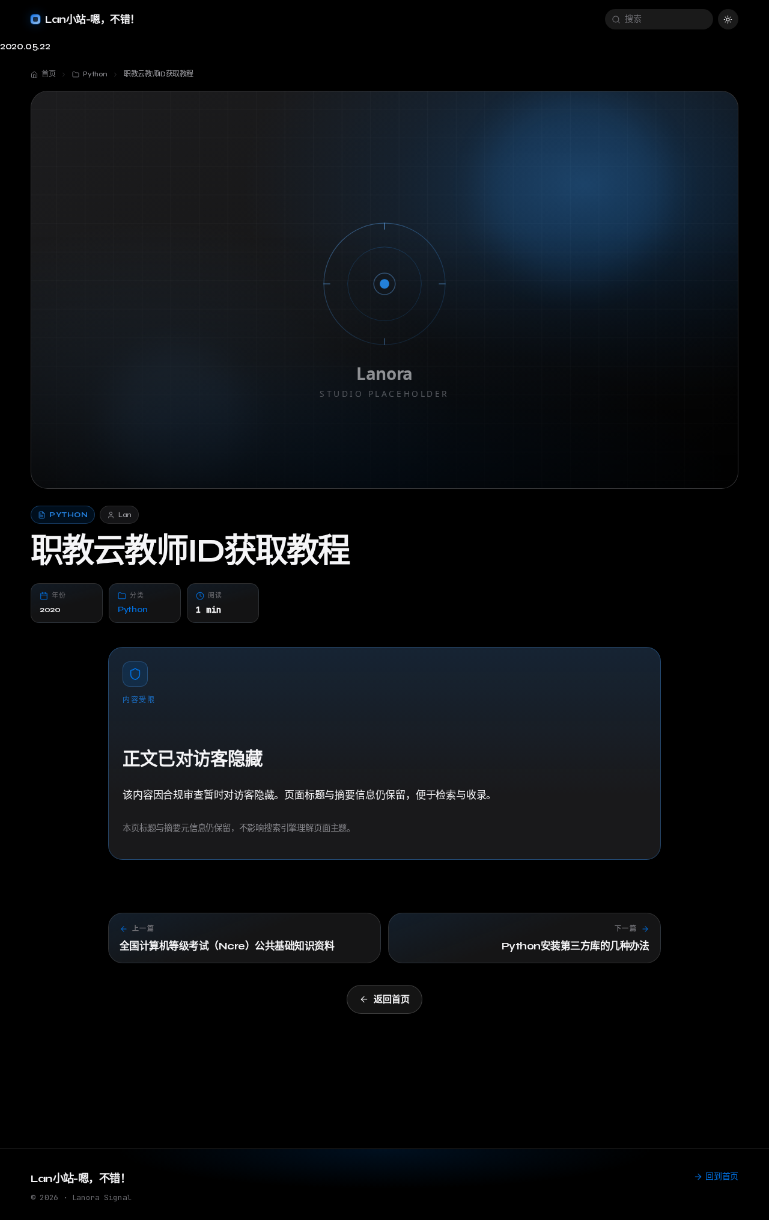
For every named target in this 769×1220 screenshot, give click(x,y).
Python (133, 609)
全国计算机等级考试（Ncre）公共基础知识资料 (227, 946)
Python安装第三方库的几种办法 (575, 946)
